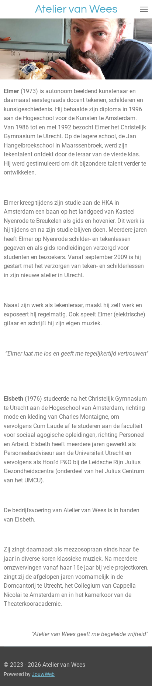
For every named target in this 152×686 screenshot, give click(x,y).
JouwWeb (43, 674)
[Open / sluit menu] (144, 9)
